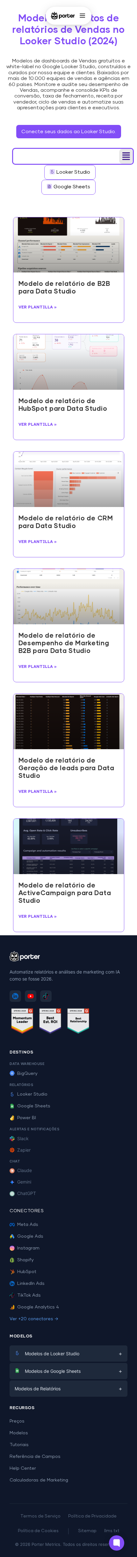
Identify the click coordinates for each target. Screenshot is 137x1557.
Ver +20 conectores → (34, 1319)
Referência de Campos (35, 1456)
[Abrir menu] (82, 15)
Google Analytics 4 (38, 1307)
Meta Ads (27, 1224)
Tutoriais (19, 1445)
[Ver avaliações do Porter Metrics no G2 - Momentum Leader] (22, 1022)
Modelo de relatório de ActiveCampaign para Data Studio (64, 893)
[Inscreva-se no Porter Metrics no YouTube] (30, 996)
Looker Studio (32, 1094)
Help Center (23, 1468)
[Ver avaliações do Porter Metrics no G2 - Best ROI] (50, 1022)
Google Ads (30, 1236)
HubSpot (26, 1272)
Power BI (26, 1118)
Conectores (27, 1211)
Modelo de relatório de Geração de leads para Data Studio (66, 768)
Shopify (25, 1260)
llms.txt (111, 1531)
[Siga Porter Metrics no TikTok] (46, 996)
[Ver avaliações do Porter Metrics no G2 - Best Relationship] (78, 1022)
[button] (126, 156)
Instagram (28, 1248)
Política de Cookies (38, 1531)
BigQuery (27, 1073)
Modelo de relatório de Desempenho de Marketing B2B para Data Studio (63, 643)
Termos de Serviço (40, 1516)
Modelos (19, 1433)
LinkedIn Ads (31, 1283)
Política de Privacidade (92, 1516)
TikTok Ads (29, 1295)
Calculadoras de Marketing (39, 1480)
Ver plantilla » (37, 306)
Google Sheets (33, 1106)
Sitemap (87, 1531)
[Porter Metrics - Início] (63, 15)
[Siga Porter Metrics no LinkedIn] (15, 996)
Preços (17, 1421)
